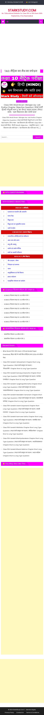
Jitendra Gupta (31, 710)
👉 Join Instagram (32, 2)
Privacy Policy (9, 712)
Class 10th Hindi (22, 101)
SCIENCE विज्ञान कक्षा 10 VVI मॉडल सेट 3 (16, 304)
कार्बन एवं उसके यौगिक (14, 248)
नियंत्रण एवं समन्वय (14, 264)
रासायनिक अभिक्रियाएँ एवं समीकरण (18, 236)
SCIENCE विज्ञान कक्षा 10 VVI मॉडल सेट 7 (17, 322)
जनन (9, 269)
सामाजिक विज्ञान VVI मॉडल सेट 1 (14, 334)
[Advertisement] (22, 46)
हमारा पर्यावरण (12, 277)
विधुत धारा (11, 220)
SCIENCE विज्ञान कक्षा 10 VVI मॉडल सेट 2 (16, 300)
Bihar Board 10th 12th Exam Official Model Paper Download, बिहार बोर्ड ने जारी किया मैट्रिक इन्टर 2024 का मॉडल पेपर (23, 354)
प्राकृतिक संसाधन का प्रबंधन (16, 281)
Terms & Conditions (32, 712)
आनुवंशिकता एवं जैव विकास (16, 272)
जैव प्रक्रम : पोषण (13, 260)
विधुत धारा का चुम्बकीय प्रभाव (16, 224)
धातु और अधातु (12, 244)
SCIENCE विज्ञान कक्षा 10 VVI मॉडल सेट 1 (16, 295)
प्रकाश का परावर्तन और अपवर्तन (17, 212)
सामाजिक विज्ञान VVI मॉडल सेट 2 (14, 339)
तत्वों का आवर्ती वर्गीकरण (15, 252)
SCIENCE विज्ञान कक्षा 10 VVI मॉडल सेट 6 (17, 317)
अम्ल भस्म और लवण (13, 240)
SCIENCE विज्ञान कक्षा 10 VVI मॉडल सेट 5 (16, 313)
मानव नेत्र (11, 216)
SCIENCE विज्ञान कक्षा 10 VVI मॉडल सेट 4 (17, 309)
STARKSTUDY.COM (22, 10)
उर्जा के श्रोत (11, 228)
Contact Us (20, 712)
